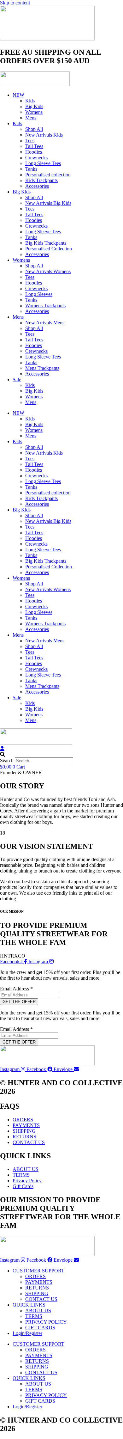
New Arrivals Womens (48, 271)
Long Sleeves (38, 294)
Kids (30, 100)
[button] (61, 754)
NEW (18, 95)
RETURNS (37, 1287)
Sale (17, 379)
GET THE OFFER (19, 1001)
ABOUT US (38, 1310)
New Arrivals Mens (44, 322)
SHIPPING (36, 1293)
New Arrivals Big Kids (48, 203)
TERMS (33, 1316)
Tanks (31, 169)
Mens (30, 117)
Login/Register (27, 1333)
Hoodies (33, 152)
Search (7, 760)
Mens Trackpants (42, 368)
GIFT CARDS (40, 1327)
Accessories (37, 186)
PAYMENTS (38, 1282)
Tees (29, 140)
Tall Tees (34, 146)
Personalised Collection (48, 248)
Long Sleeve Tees (43, 163)
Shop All (34, 129)
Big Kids (34, 106)
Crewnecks (36, 157)
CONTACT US (41, 1299)
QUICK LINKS (29, 1304)
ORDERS (35, 1276)
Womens (34, 112)
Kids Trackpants (41, 180)
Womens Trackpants (45, 305)
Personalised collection (48, 174)
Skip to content (15, 2)
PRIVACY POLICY (46, 1322)
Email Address (16, 988)
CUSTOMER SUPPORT (38, 1270)
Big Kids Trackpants (45, 243)
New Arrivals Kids (44, 135)
